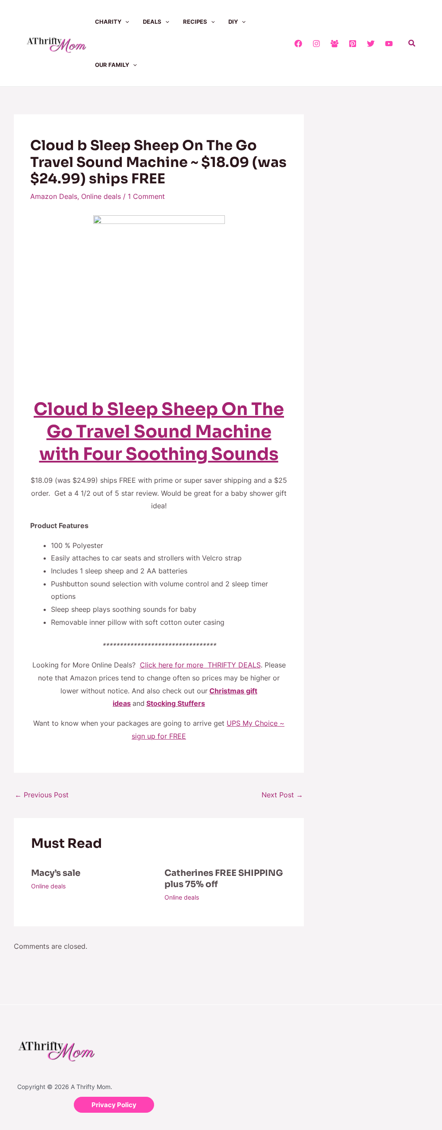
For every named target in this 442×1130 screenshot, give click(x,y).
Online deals (101, 196)
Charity (108, 21)
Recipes (195, 21)
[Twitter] (371, 43)
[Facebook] (298, 43)
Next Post (282, 794)
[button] (125, 21)
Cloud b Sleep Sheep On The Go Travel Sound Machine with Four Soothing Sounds (159, 431)
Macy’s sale (55, 873)
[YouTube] (389, 43)
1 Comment (146, 196)
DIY (233, 21)
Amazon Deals (53, 196)
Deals (152, 21)
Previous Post (42, 794)
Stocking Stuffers (175, 703)
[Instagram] (316, 43)
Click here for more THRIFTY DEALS (200, 665)
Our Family (112, 64)
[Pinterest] (353, 43)
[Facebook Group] (334, 43)
